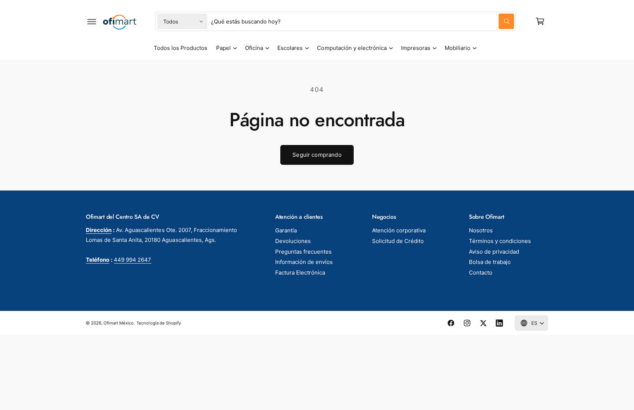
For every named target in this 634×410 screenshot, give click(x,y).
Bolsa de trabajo (490, 261)
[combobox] (362, 21)
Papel (223, 47)
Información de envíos (304, 261)
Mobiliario (457, 47)
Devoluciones (293, 240)
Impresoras (415, 47)
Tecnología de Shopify (158, 323)
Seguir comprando (316, 154)
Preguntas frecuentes (303, 251)
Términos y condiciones (500, 240)
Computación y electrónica (351, 47)
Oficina (254, 47)
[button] (91, 21)
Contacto (480, 272)
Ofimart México (118, 323)
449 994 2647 (132, 259)
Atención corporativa (399, 230)
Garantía (286, 230)
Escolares (290, 47)
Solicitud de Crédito (398, 240)
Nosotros (481, 230)
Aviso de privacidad (494, 251)
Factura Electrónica (300, 272)
